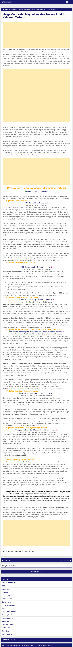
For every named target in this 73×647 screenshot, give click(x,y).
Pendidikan (6, 621)
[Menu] (67, 2)
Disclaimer (37, 645)
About (18, 645)
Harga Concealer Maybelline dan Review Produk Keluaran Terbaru (34, 16)
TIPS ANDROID (7, 634)
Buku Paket (6, 589)
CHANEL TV (6, 592)
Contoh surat (7, 599)
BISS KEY (5, 586)
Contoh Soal (6, 595)
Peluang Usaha (7, 618)
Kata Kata (5, 608)
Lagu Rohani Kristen (9, 612)
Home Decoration (8, 605)
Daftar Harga (6, 602)
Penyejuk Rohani (8, 625)
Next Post (7, 560)
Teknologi (5, 631)
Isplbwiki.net (6, 2)
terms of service (47, 645)
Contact (24, 645)
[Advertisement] (36, 35)
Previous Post (64, 560)
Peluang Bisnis (7, 615)
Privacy (30, 645)
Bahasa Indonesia (8, 583)
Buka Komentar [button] (36, 571)
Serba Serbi (6, 628)
